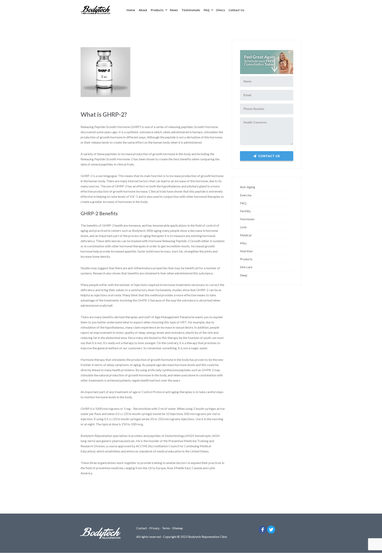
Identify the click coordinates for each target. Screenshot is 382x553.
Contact (141, 528)
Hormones (247, 219)
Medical (245, 235)
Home (131, 10)
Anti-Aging (247, 187)
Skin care (246, 267)
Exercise (245, 195)
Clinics (220, 10)
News (174, 10)
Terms (166, 528)
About (143, 10)
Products (157, 10)
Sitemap (177, 528)
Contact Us (236, 10)
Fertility (245, 211)
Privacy (154, 528)
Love (243, 227)
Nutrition (246, 251)
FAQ (207, 10)
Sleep (243, 275)
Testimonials (190, 10)
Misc (243, 243)
